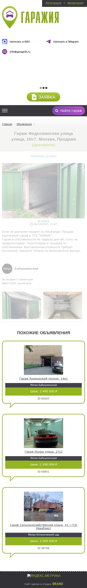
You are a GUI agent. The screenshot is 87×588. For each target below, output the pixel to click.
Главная (7, 124)
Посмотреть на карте (43, 156)
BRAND (57, 584)
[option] (43, 43)
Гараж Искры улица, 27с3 (44, 451)
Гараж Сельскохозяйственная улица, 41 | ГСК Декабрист (43, 526)
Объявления (24, 124)
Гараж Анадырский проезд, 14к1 (43, 378)
